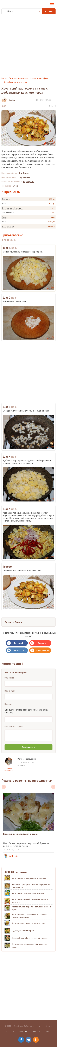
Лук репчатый (8, 212)
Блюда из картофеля (39, 78)
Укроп (4, 217)
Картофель (6, 199)
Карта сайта (23, 1031)
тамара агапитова (8, 769)
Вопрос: (8, 704)
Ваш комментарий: (14, 726)
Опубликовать (28, 747)
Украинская (24, 177)
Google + (42, 643)
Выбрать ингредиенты (37, 11)
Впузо (4, 78)
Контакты (36, 1031)
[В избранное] (54, 100)
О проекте (10, 1031)
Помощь (48, 1031)
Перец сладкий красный (12, 208)
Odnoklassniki (42, 650)
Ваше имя (9, 677)
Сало (4, 203)
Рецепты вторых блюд (18, 78)
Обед (15, 185)
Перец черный (8, 226)
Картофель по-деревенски (15, 82)
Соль (4, 221)
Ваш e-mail (10, 690)
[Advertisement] (28, 45)
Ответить (21, 765)
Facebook (18, 643)
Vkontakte (19, 650)
